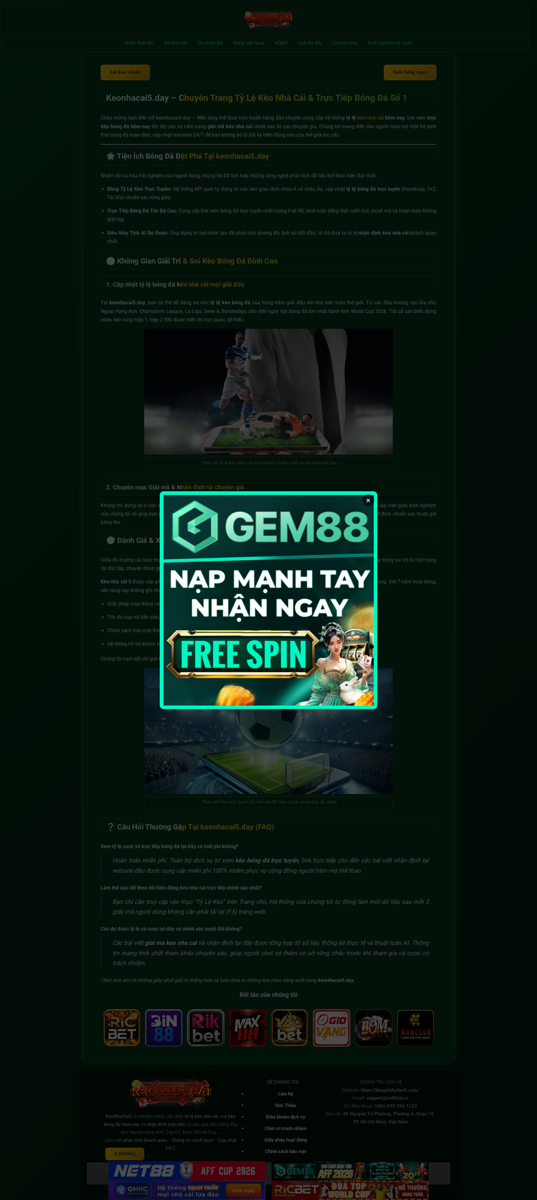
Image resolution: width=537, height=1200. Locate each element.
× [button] (368, 500)
